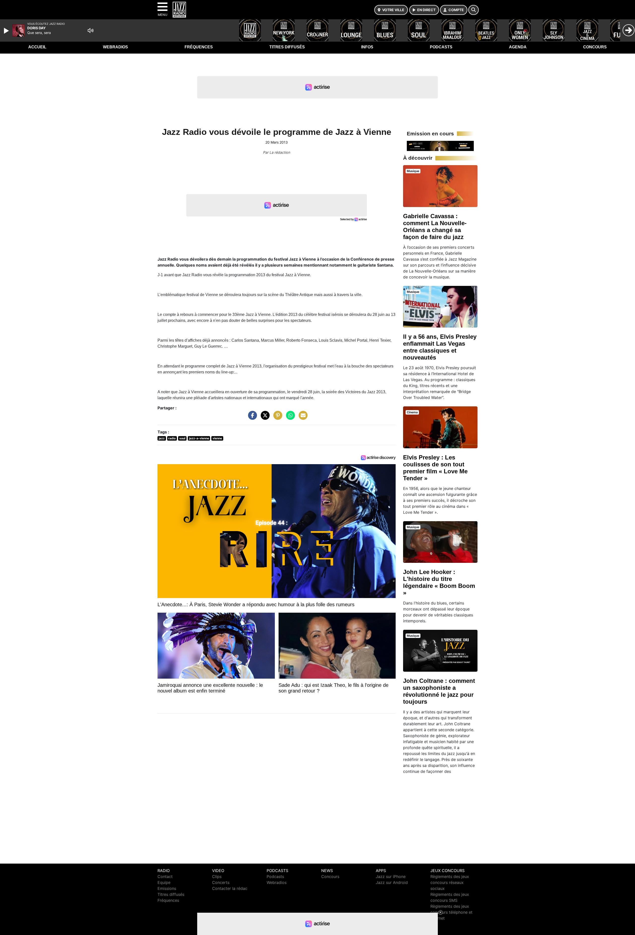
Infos (367, 47)
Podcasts (441, 47)
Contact (165, 876)
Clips (217, 876)
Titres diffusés (287, 47)
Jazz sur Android (392, 882)
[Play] (7, 31)
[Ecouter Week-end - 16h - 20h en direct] (440, 145)
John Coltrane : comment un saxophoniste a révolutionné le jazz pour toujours (439, 691)
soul (182, 438)
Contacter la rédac (229, 888)
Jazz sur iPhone (391, 876)
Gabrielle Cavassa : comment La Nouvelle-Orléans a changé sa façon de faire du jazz (435, 226)
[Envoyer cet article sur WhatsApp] (289, 417)
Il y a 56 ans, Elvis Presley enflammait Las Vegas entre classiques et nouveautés (439, 347)
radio (172, 438)
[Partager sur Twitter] (264, 417)
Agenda (518, 47)
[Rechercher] (473, 10)
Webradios (115, 47)
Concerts (220, 882)
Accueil (37, 47)
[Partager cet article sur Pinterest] (276, 417)
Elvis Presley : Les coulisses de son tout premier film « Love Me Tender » (435, 468)
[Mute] (90, 30)
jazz (162, 438)
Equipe (164, 882)
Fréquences (199, 47)
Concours (595, 47)
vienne (217, 438)
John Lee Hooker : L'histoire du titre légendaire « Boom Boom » (439, 582)
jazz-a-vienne (199, 438)
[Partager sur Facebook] (251, 417)
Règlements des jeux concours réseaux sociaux (449, 882)
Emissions (167, 888)
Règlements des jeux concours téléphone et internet (451, 912)
